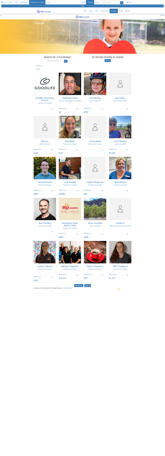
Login (82, 6)
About (90, 11)
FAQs (96, 11)
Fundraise (90, 2)
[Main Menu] (0, 15)
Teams (38, 69)
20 (78, 285)
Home (83, 2)
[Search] (121, 2)
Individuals (39, 65)
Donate (98, 2)
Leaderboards (104, 11)
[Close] (164, 15)
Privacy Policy (68, 288)
